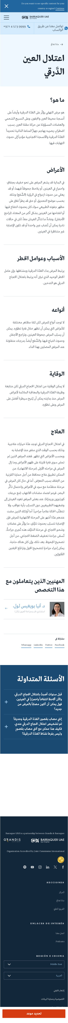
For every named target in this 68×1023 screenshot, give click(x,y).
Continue (59, 8)
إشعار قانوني (59, 990)
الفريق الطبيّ (59, 909)
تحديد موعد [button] (33, 1014)
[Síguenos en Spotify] (25, 867)
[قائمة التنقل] (6, 17)
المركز (61, 892)
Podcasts (60, 941)
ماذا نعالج (55, 44)
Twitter (48, 646)
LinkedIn (38, 646)
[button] (34, 702)
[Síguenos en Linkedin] (47, 867)
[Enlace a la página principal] (43, 17)
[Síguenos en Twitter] (55, 867)
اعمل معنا (60, 933)
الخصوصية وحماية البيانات (52, 999)
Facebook (59, 646)
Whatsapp (26, 646)
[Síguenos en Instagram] (40, 867)
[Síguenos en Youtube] (32, 867)
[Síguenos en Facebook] (63, 867)
